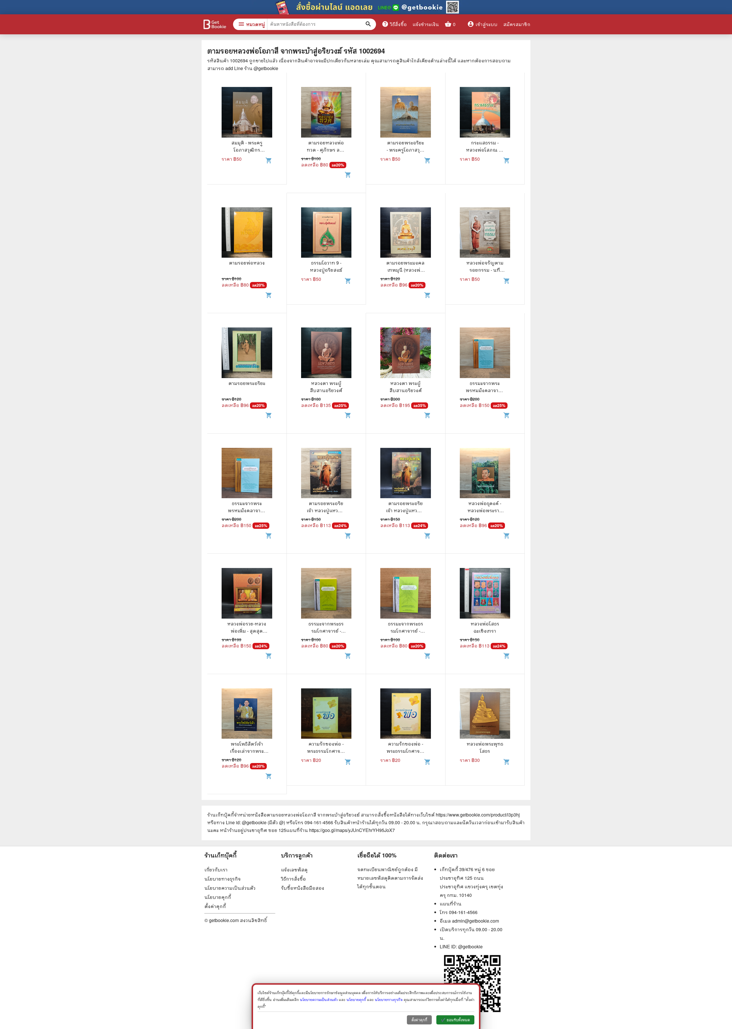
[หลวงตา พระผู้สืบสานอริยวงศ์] (326, 353)
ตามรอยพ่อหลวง (247, 262)
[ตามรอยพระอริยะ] (247, 353)
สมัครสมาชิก (516, 24)
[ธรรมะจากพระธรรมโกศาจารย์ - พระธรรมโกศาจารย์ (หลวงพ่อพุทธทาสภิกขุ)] (326, 594)
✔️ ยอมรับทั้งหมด (455, 1020)
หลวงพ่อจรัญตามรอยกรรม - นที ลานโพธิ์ (485, 269)
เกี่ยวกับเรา (216, 869)
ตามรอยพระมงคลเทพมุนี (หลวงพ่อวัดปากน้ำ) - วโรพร (405, 269)
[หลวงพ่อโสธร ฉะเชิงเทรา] (485, 594)
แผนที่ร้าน (451, 903)
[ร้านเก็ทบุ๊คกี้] (214, 25)
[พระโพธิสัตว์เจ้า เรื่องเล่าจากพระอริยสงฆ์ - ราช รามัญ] (247, 714)
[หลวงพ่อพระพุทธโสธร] (485, 714)
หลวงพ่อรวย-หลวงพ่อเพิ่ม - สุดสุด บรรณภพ (246, 630)
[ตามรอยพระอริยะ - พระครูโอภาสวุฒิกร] (405, 113)
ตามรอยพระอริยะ (246, 383)
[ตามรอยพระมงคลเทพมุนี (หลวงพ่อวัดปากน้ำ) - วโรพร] (405, 233)
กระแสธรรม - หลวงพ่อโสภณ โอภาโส (485, 149)
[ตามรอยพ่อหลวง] (247, 233)
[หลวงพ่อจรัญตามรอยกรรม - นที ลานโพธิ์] (485, 233)
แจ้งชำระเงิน (426, 24)
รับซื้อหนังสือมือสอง (302, 888)
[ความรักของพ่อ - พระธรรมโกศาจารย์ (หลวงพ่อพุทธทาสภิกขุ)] (326, 714)
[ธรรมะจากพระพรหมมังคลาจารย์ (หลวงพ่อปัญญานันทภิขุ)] (485, 353)
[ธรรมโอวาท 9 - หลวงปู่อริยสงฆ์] (326, 233)
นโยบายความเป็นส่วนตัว (230, 888)
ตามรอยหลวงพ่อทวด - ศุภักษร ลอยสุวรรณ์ (326, 149)
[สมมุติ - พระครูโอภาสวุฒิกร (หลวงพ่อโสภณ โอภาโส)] (247, 113)
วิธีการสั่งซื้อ (293, 878)
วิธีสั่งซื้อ (394, 24)
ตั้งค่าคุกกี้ (215, 906)
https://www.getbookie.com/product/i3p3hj (478, 814)
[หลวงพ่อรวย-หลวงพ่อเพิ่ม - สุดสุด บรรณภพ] (247, 594)
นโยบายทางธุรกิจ (222, 878)
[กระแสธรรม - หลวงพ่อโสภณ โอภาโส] (485, 113)
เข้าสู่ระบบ (482, 24)
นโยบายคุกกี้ (217, 897)
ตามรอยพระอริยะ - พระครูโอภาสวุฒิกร (406, 149)
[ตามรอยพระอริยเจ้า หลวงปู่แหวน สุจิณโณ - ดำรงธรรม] (326, 474)
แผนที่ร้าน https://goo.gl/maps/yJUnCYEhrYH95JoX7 (340, 830)
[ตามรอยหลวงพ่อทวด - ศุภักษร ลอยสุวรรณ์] (326, 113)
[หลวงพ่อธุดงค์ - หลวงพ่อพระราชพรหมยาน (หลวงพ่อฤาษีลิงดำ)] (485, 474)
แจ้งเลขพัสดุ (294, 869)
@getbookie (470, 946)
